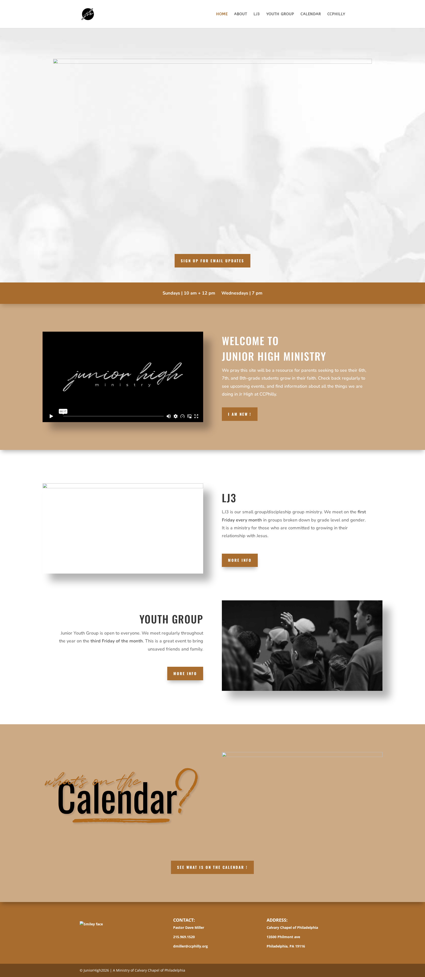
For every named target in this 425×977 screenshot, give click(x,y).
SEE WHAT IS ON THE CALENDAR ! (212, 867)
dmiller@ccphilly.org (190, 946)
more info (240, 560)
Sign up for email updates (212, 260)
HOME (222, 14)
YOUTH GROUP (280, 14)
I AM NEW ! (239, 414)
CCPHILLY (336, 14)
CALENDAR (311, 14)
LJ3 (257, 14)
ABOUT (240, 14)
